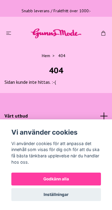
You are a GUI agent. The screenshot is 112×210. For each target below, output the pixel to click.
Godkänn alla (56, 178)
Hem (46, 55)
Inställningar (56, 194)
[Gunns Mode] (56, 32)
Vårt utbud (16, 116)
